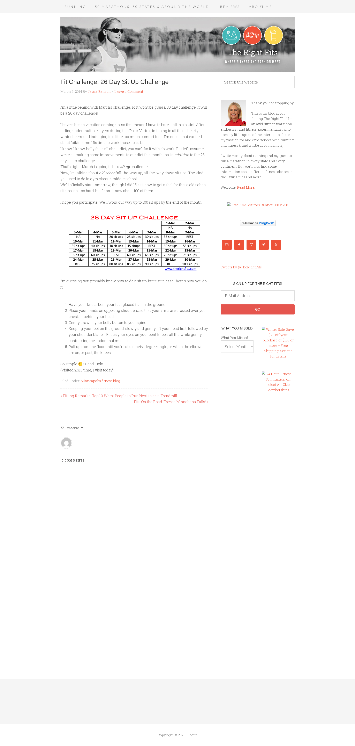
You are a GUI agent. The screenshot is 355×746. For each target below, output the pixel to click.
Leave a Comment (128, 91)
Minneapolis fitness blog (100, 381)
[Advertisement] (278, 466)
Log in (193, 735)
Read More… (246, 187)
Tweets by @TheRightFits (241, 267)
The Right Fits (177, 44)
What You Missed (234, 337)
